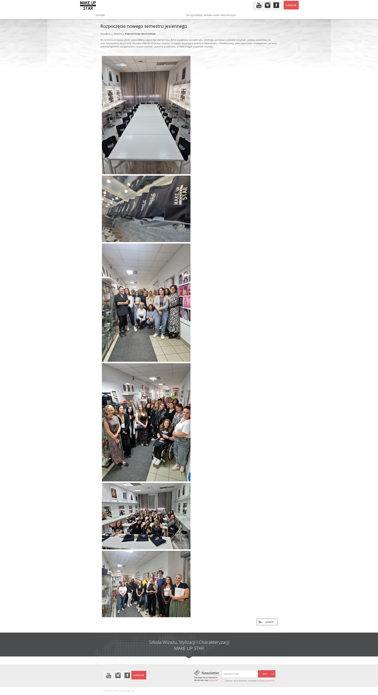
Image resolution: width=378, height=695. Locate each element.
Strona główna (105, 34)
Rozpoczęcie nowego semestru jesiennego (140, 34)
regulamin (213, 680)
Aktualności (118, 34)
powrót (270, 622)
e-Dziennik (291, 5)
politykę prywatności (266, 680)
